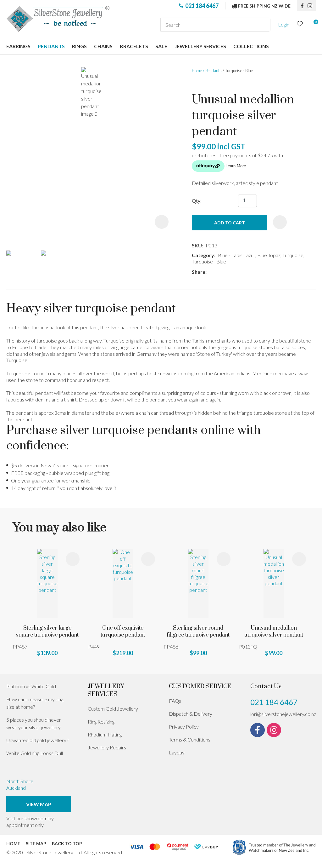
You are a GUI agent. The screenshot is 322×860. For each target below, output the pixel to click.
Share (198, 272)
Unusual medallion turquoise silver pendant (273, 631)
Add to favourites (73, 559)
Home (197, 70)
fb (302, 5)
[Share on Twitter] (218, 272)
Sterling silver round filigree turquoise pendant (198, 631)
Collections (251, 46)
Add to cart (229, 222)
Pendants (51, 46)
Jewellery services (200, 46)
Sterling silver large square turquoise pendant (47, 631)
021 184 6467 (202, 5)
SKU (197, 245)
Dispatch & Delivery (190, 714)
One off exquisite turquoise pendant (123, 631)
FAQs (175, 701)
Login (283, 24)
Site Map (36, 843)
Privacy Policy (184, 727)
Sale (161, 46)
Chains (103, 46)
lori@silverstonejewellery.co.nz (283, 714)
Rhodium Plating (105, 734)
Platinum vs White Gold (31, 686)
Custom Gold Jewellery (113, 709)
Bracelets (134, 46)
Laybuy (177, 752)
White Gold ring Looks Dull (34, 753)
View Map (38, 804)
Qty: (197, 201)
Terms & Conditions (189, 739)
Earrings (18, 46)
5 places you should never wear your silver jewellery (33, 723)
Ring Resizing (101, 721)
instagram (312, 5)
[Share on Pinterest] (237, 272)
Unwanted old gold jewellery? (37, 740)
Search (262, 25)
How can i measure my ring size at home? (34, 703)
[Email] (227, 272)
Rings (79, 46)
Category (203, 255)
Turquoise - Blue (239, 70)
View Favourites (300, 24)
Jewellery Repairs (107, 747)
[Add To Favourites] (280, 222)
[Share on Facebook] (210, 272)
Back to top (67, 843)
